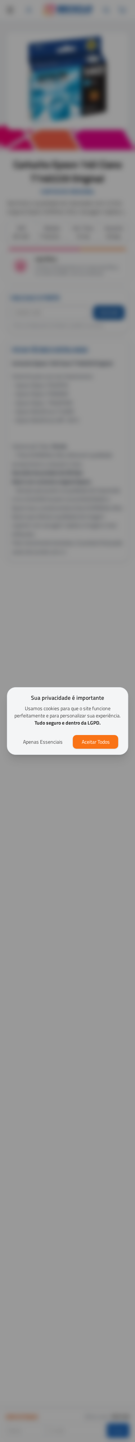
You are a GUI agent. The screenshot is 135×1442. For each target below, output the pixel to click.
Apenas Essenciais (43, 741)
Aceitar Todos (96, 741)
